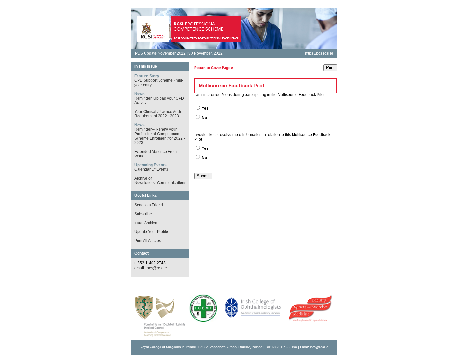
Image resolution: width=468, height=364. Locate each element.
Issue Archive (145, 223)
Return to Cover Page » (213, 68)
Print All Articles (147, 240)
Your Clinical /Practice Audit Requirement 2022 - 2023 (158, 113)
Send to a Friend (148, 205)
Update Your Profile (151, 232)
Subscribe (143, 214)
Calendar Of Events (151, 169)
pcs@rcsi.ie (157, 268)
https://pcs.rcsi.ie (319, 53)
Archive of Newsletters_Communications (160, 180)
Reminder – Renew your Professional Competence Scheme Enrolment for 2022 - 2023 (159, 136)
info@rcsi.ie (319, 347)
